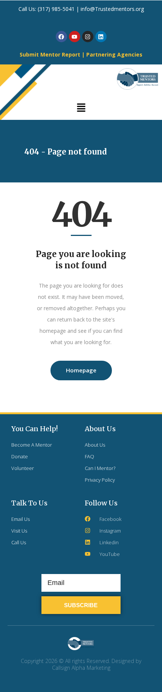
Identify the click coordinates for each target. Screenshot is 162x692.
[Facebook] (61, 36)
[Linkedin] (101, 36)
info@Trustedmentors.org (112, 8)
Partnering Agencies (114, 54)
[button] (81, 108)
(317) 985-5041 (57, 8)
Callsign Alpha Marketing (81, 667)
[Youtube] (74, 36)
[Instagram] (87, 36)
